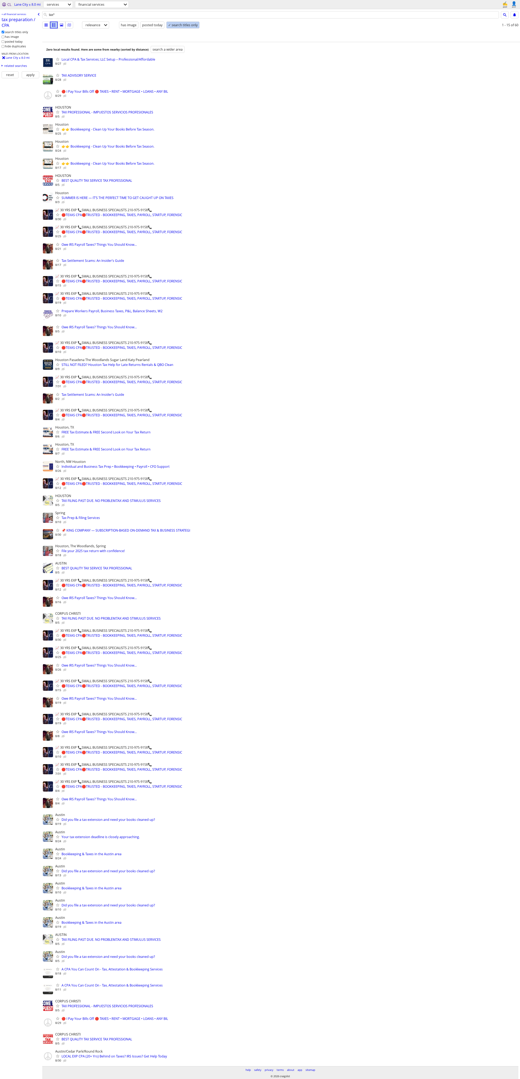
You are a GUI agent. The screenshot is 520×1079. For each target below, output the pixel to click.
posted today (14, 42)
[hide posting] (65, 63)
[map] (69, 25)
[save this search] (514, 14)
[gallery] (61, 25)
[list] (46, 25)
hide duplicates (15, 46)
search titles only (16, 32)
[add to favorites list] (57, 59)
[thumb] (54, 25)
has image (12, 37)
